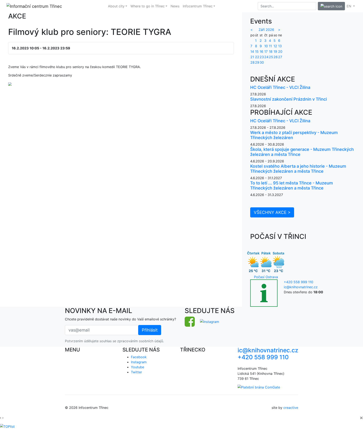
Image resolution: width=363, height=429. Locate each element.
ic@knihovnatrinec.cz (301, 287)
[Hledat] (331, 6)
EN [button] (349, 6)
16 (261, 51)
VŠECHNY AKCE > (272, 212)
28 (252, 62)
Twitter (136, 372)
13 (280, 46)
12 (275, 46)
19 (275, 51)
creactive (290, 407)
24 (266, 57)
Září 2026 (266, 30)
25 (271, 57)
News (175, 6)
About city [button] (116, 6)
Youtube (137, 367)
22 (257, 57)
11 (270, 46)
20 (280, 51)
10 (266, 46)
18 (270, 51)
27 (280, 57)
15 (257, 51)
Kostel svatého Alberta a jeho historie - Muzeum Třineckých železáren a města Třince (298, 169)
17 (266, 51)
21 (252, 57)
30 (262, 62)
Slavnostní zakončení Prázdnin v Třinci (288, 99)
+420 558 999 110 (298, 282)
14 (252, 51)
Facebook (139, 357)
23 (262, 57)
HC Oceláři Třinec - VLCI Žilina (280, 87)
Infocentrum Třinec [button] (198, 6)
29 (257, 62)
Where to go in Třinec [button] (147, 6)
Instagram (139, 362)
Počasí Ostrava (266, 277)
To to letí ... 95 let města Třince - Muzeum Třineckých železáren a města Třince (291, 185)
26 (276, 57)
